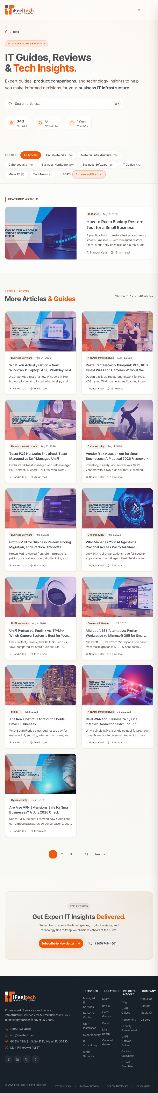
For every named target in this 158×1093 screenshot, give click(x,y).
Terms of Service (89, 1085)
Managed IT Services (89, 1002)
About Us (146, 998)
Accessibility (143, 1085)
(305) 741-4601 (105, 943)
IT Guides (131, 164)
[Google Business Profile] (36, 1059)
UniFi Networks (59, 155)
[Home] (6, 31)
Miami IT (16, 174)
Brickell (106, 1005)
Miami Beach (106, 1031)
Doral (105, 1023)
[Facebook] (8, 1059)
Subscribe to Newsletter (57, 943)
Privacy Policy (63, 1085)
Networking (128, 1019)
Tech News (42, 174)
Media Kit (146, 1012)
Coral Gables (106, 1014)
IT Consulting (89, 1043)
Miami (105, 998)
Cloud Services (88, 1054)
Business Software (98, 164)
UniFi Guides (125, 1010)
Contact (145, 1005)
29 (86, 854)
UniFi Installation (89, 1026)
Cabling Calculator (127, 1053)
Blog (124, 1002)
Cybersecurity (20, 164)
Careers (145, 1019)
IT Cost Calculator (127, 1064)
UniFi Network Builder (126, 1041)
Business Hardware (58, 164)
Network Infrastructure (99, 155)
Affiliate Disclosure (117, 1085)
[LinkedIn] (17, 1059)
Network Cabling (88, 1015)
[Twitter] (26, 1059)
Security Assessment (129, 1028)
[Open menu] (149, 10)
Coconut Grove (107, 1042)
